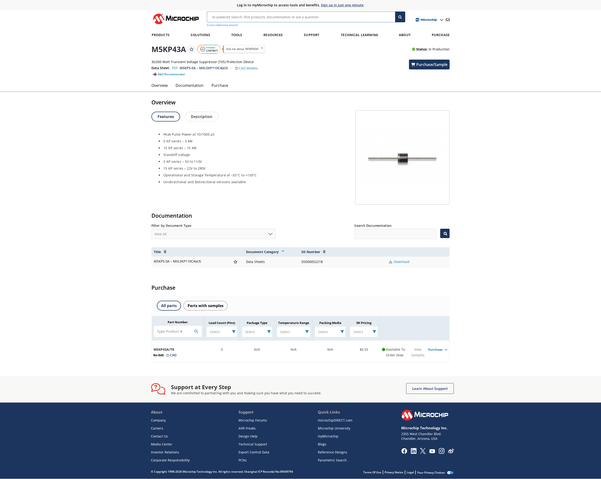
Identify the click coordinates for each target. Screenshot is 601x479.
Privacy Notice (394, 472)
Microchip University (334, 428)
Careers (157, 428)
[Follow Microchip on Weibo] (451, 452)
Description (201, 116)
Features (166, 116)
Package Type (257, 323)
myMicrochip (328, 436)
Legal (410, 472)
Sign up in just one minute (342, 5)
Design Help (248, 436)
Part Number (178, 322)
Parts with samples (205, 305)
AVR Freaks (247, 428)
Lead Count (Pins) (222, 323)
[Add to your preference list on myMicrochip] (191, 49)
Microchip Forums (253, 420)
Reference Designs (332, 452)
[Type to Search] (445, 233)
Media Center (161, 444)
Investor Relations (165, 452)
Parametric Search (332, 460)
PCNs (243, 460)
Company (158, 420)
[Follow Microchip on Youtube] (432, 451)
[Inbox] (448, 19)
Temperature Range (293, 323)
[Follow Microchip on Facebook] (404, 452)
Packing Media (330, 323)
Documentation (190, 85)
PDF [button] (175, 68)
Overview (159, 85)
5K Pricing (363, 323)
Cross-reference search (222, 25)
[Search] (400, 16)
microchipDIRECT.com (335, 420)
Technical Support (253, 444)
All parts (169, 305)
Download (401, 261)
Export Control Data (254, 452)
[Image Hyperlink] (175, 24)
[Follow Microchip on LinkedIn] (413, 452)
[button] (249, 65)
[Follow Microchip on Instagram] (441, 452)
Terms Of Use (372, 472)
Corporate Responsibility (170, 460)
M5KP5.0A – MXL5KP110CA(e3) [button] (204, 68)
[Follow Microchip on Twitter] (423, 452)
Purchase (220, 85)
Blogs (322, 444)
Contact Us (159, 436)
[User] (429, 19)
